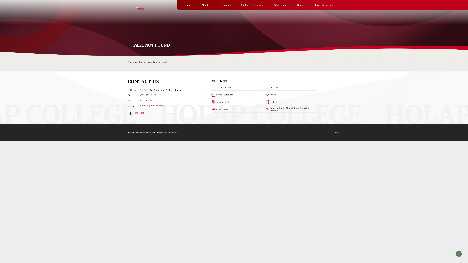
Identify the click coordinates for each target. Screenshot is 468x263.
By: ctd (337, 132)
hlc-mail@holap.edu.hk (152, 105)
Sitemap (131, 132)
